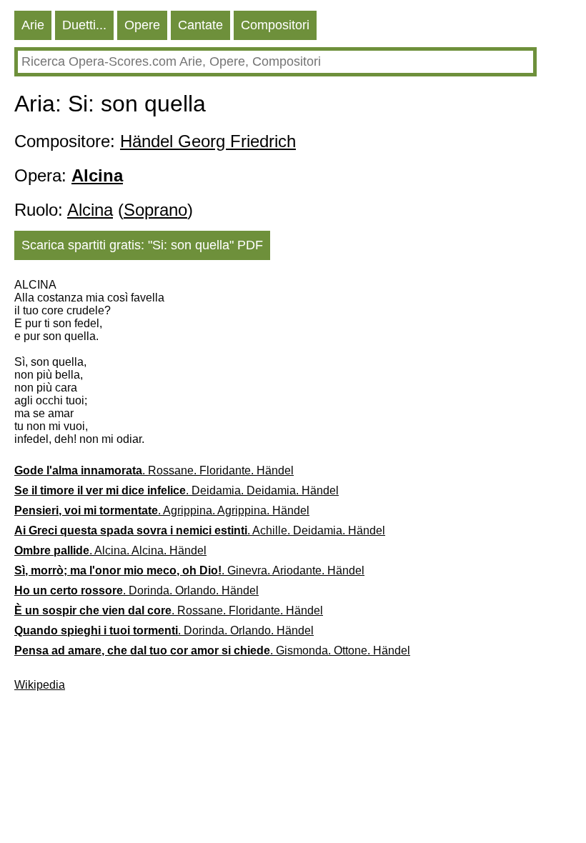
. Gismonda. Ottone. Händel (212, 650)
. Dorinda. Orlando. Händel (136, 590)
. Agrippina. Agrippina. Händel (161, 510)
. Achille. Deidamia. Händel (199, 530)
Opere (142, 25)
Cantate (200, 25)
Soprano (155, 209)
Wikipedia (39, 685)
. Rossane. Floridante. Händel (154, 470)
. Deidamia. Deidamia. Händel (176, 490)
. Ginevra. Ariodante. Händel (189, 570)
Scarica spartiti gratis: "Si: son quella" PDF (142, 245)
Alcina (90, 209)
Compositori (275, 25)
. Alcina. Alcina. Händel (110, 550)
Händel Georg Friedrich (208, 141)
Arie (32, 25)
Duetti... (84, 25)
